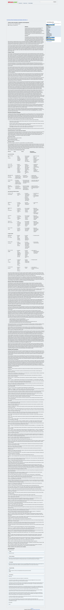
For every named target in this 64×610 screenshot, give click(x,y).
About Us (32, 608)
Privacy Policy (38, 609)
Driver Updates (30, 3)
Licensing (47, 31)
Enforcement (48, 29)
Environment (48, 30)
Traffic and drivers (49, 33)
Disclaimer (34, 609)
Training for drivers (49, 34)
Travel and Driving (49, 35)
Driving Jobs (48, 36)
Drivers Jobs (25, 3)
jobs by (53, 23)
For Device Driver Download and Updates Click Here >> (17, 19)
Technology (48, 32)
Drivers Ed (20, 3)
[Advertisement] (32, 12)
